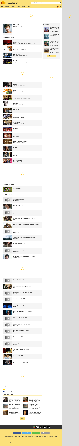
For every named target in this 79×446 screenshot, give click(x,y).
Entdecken (7, 6)
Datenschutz (56, 436)
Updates (22, 436)
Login (60, 6)
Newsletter (36, 436)
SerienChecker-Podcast (29, 436)
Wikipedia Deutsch (9, 389)
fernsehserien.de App (25, 427)
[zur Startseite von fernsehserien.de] (3, 2)
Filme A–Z (30, 6)
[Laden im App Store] (46, 427)
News (2, 6)
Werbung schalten (30, 438)
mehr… (22, 418)
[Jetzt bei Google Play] (38, 427)
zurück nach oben (45, 438)
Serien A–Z (24, 6)
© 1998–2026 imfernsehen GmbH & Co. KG (12, 436)
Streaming (13, 6)
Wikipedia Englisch (9, 391)
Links (35, 438)
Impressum (51, 436)
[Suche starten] (60, 3)
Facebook (39, 438)
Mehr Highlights (51, 55)
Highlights (46, 24)
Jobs (25, 438)
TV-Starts (18, 6)
